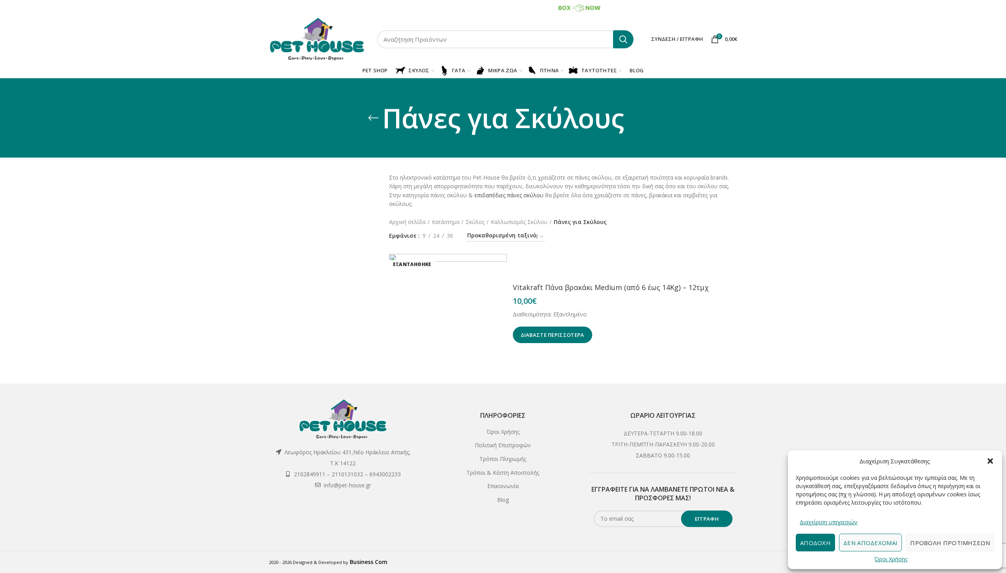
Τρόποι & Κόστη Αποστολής (502, 472)
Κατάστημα (445, 222)
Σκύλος (475, 222)
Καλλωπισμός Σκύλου (519, 222)
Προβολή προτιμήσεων (950, 543)
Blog (503, 499)
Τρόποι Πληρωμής (502, 459)
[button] (990, 461)
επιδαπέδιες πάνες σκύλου (508, 195)
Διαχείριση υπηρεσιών (828, 522)
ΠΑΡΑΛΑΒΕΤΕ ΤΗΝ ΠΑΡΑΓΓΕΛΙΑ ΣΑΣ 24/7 (508, 7)
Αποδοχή (815, 543)
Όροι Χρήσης (890, 559)
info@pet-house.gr (347, 485)
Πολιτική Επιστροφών (503, 445)
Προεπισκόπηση (501, 266)
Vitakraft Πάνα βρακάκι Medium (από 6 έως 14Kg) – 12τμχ (611, 287)
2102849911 (298, 7)
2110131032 (331, 7)
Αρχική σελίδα (407, 222)
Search (623, 39)
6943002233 (362, 7)
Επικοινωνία (503, 486)
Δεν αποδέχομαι (870, 543)
